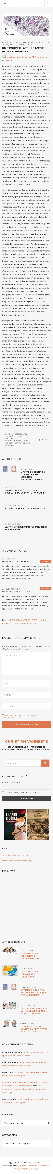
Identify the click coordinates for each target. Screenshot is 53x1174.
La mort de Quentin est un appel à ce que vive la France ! (33, 992)
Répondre (45, 561)
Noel (28, 441)
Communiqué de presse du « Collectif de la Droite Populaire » (25, 491)
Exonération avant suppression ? (25, 508)
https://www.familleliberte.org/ (17, 861)
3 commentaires (24, 45)
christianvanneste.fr (36, 1162)
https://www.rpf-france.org (15, 855)
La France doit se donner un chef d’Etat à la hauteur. (33, 1029)
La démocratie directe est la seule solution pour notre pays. (33, 1011)
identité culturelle (15, 436)
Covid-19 (9, 434)
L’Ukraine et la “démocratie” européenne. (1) (29, 974)
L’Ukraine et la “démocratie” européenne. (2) (29, 956)
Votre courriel (11, 782)
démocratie (20, 434)
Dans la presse (30, 43)
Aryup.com (21, 1166)
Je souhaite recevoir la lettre (24, 792)
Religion (9, 443)
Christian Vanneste (26, 741)
